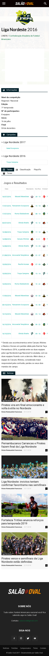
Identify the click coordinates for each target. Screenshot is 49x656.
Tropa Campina (12, 162)
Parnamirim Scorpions (20, 206)
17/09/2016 (6, 296)
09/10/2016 (6, 305)
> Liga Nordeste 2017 (13, 142)
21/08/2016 (6, 255)
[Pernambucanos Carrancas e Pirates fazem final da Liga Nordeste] (24, 428)
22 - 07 (37, 255)
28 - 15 (37, 197)
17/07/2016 (6, 206)
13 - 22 (37, 284)
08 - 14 (37, 214)
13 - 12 (37, 223)
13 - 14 (37, 206)
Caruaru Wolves (23, 239)
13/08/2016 (6, 232)
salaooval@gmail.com (28, 620)
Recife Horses (23, 264)
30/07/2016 (6, 223)
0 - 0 (37, 239)
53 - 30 (37, 296)
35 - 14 (37, 314)
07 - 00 (37, 264)
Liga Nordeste (7, 400)
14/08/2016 (6, 239)
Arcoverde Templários (20, 255)
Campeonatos (25, 648)
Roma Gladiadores (22, 214)
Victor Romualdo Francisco (11, 412)
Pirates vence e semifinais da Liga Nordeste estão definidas (22, 560)
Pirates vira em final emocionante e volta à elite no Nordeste (22, 406)
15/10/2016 (6, 314)
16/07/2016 (6, 197)
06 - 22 (37, 324)
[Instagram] (21, 638)
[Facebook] (14, 638)
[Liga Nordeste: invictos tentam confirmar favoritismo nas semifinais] (24, 466)
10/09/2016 (6, 264)
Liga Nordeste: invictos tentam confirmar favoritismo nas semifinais (23, 483)
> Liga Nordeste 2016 (13, 156)
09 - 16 (37, 334)
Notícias (6, 648)
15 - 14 (37, 274)
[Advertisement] (24, 65)
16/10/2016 (6, 324)
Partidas (14, 648)
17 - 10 (37, 232)
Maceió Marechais (22, 196)
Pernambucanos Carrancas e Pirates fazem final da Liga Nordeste (23, 445)
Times (35, 648)
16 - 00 (37, 305)
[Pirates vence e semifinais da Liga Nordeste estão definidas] (24, 543)
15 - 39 (37, 246)
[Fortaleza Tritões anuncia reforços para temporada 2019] (24, 505)
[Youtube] (35, 638)
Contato (43, 648)
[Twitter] (28, 638)
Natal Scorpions (13, 148)
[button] (45, 3)
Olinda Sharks (23, 223)
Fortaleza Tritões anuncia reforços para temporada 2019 (22, 522)
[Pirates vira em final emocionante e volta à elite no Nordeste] (24, 390)
